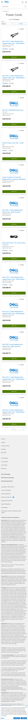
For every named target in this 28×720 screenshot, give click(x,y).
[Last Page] (23, 430)
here (11, 561)
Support (3, 442)
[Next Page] (19, 430)
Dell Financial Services (7, 481)
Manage (2, 718)
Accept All (24, 718)
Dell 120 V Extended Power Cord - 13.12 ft (13, 111)
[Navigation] (2, 2)
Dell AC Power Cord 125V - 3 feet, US (13, 144)
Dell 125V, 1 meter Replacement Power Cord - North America (12, 211)
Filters (21, 23)
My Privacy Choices (6, 497)
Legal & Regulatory (6, 504)
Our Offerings (4, 458)
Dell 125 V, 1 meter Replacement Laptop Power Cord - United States (13, 278)
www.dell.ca (12, 536)
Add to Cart (14, 57)
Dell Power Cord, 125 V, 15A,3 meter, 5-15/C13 (13, 244)
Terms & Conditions (6, 490)
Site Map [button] (3, 449)
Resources (3, 468)
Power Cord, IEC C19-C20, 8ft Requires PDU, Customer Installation (14, 178)
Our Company (4, 461)
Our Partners (4, 465)
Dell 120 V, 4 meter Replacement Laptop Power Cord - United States (13, 411)
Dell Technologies (5, 474)
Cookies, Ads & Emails (6, 500)
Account (3, 439)
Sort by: (3, 21)
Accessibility (4, 507)
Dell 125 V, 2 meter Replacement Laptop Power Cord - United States (13, 42)
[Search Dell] (25, 6)
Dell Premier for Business (7, 477)
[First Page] (5, 430)
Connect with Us (5, 446)
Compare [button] (22, 29)
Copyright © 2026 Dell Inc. (7, 487)
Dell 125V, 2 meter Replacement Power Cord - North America (12, 345)
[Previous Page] (8, 430)
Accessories (6, 11)
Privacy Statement (5, 493)
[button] (22, 2)
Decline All (17, 718)
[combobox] (14, 6)
